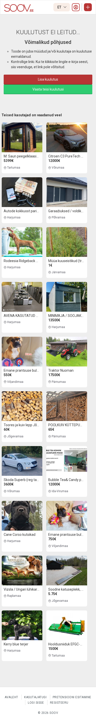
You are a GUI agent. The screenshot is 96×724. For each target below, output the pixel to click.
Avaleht (11, 697)
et (59, 7)
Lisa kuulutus (48, 79)
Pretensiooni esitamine (72, 697)
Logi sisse (36, 702)
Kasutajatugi (35, 697)
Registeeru (59, 702)
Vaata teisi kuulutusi (48, 89)
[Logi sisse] (76, 7)
